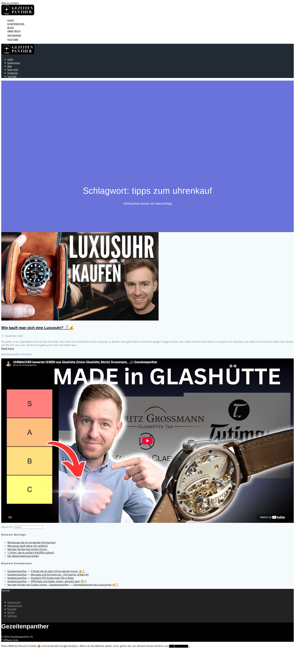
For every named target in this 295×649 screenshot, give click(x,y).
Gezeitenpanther (17, 571)
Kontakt (11, 609)
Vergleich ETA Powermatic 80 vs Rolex (52, 578)
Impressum (14, 602)
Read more (7, 348)
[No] (189, 646)
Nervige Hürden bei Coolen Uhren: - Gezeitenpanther (38, 584)
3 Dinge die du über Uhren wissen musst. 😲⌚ (58, 571)
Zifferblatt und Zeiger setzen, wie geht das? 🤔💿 (59, 581)
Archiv (11, 612)
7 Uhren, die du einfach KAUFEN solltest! (30, 552)
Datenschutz (14, 605)
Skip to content (10, 3)
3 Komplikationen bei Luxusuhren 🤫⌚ (95, 584)
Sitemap (12, 616)
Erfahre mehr (181, 646)
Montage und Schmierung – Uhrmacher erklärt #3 (59, 574)
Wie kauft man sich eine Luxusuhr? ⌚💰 (37, 328)
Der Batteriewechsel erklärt (23, 556)
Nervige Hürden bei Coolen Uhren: (27, 549)
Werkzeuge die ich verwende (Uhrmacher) (31, 542)
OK (171, 646)
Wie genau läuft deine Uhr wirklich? (27, 546)
